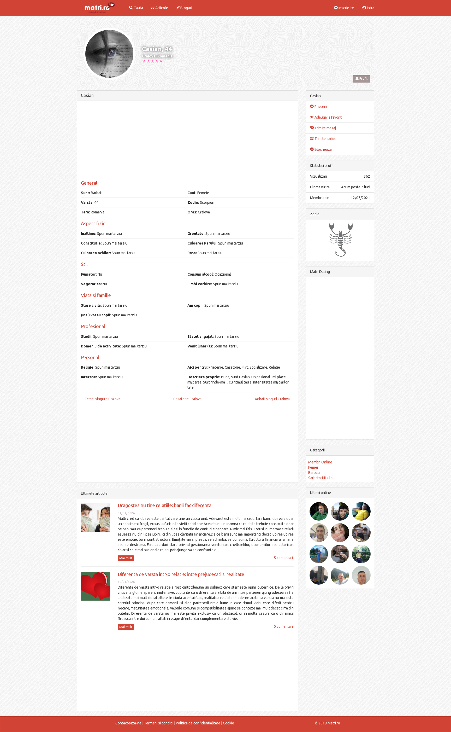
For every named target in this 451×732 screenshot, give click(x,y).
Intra (369, 8)
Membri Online (320, 462)
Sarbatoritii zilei (320, 478)
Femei (313, 467)
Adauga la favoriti (328, 117)
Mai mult (125, 558)
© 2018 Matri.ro (327, 723)
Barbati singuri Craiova (272, 399)
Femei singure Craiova (102, 399)
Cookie (228, 723)
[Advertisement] (187, 141)
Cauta (138, 8)
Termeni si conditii (158, 723)
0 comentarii (284, 626)
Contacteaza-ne (128, 723)
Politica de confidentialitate (198, 723)
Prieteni (320, 106)
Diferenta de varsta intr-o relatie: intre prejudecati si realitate (181, 574)
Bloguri (186, 8)
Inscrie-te (346, 8)
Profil (363, 78)
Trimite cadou (325, 139)
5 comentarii (284, 558)
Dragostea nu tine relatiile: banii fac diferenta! (165, 505)
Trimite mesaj (325, 128)
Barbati (314, 472)
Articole (161, 8)
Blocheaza (323, 149)
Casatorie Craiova (187, 399)
